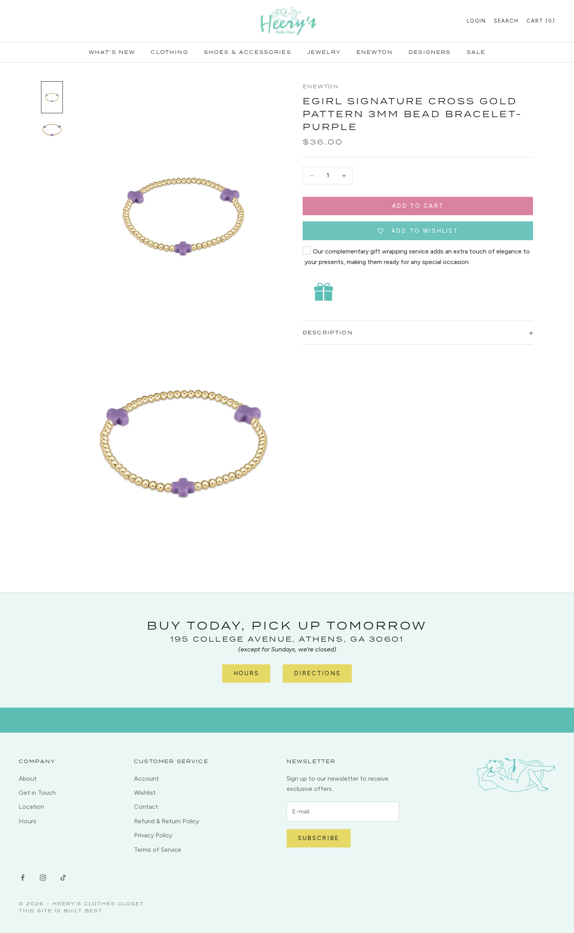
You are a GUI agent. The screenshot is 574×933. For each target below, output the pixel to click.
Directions (317, 673)
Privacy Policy (153, 835)
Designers (429, 52)
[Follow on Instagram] (43, 877)
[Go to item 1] (52, 97)
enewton (321, 86)
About (28, 778)
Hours (246, 673)
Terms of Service (157, 849)
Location (31, 806)
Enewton (375, 52)
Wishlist (145, 792)
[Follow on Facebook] (23, 877)
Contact (146, 806)
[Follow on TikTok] (63, 877)
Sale (476, 52)
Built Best (83, 910)
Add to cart (418, 206)
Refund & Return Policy (166, 821)
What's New (112, 52)
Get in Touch (37, 792)
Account (146, 778)
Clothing (169, 52)
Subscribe (318, 838)
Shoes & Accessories (247, 52)
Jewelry (324, 52)
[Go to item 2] (52, 130)
